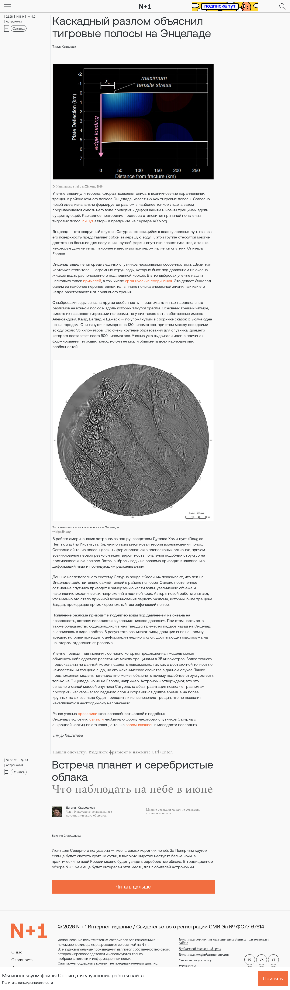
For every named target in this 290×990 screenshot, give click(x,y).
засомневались (139, 724)
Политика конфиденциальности (27, 982)
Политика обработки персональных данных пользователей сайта (224, 941)
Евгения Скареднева (66, 835)
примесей (92, 281)
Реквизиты (187, 966)
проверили (87, 713)
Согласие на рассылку (195, 960)
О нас (16, 952)
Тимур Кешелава (64, 46)
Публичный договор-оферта (200, 948)
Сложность (22, 960)
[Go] (7, 6)
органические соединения (148, 281)
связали (96, 719)
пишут (87, 221)
